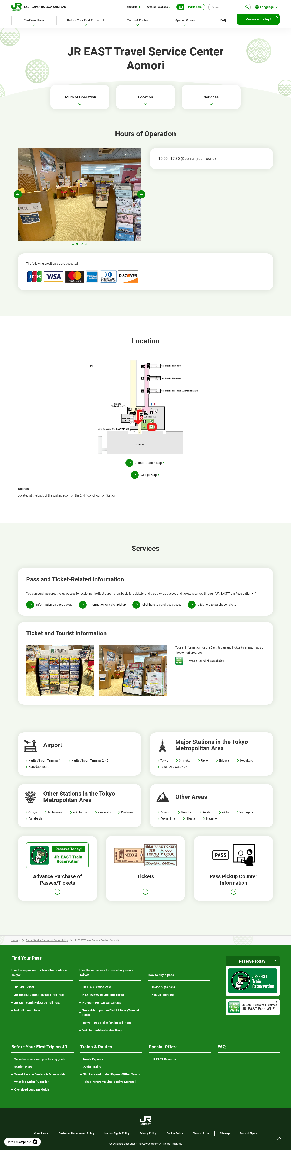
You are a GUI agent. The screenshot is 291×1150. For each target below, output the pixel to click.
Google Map (150, 475)
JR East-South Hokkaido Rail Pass (37, 1002)
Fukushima (167, 818)
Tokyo (164, 760)
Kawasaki (104, 812)
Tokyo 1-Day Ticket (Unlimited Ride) (106, 1022)
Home (14, 940)
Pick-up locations (162, 994)
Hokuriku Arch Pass (27, 1010)
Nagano (211, 818)
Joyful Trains (92, 1066)
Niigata (190, 818)
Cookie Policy (175, 1133)
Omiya (32, 812)
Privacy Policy (148, 1133)
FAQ (223, 20)
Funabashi (35, 818)
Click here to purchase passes (161, 604)
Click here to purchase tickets (217, 604)
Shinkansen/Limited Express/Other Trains (111, 1074)
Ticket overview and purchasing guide (39, 1059)
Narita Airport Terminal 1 (44, 760)
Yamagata (246, 812)
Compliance (41, 1133)
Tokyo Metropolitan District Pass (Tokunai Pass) (110, 1013)
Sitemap (225, 1133)
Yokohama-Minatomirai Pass (102, 1030)
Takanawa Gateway (173, 766)
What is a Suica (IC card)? (31, 1081)
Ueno (204, 760)
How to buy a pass (163, 987)
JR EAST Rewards (164, 1059)
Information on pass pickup (54, 604)
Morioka (186, 812)
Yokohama (80, 812)
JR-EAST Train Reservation (235, 594)
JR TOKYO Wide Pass (96, 987)
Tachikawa (55, 812)
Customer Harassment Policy (76, 1133)
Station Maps (23, 1066)
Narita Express (93, 1059)
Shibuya (224, 760)
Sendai (206, 812)
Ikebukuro (246, 760)
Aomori (165, 812)
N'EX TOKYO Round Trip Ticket (103, 994)
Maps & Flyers (248, 1133)
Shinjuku (184, 760)
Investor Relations (157, 7)
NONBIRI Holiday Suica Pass (101, 1002)
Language (267, 7)
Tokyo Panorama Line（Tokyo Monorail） (113, 1082)
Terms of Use (201, 1133)
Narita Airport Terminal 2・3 (89, 760)
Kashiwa (127, 812)
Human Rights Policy (116, 1133)
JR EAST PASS (24, 987)
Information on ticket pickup (107, 604)
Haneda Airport (38, 766)
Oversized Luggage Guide (31, 1089)
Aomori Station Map (150, 463)
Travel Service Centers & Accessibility (47, 940)
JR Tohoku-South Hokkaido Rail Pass (39, 994)
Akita (225, 812)
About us (132, 7)
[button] (73, 244)
